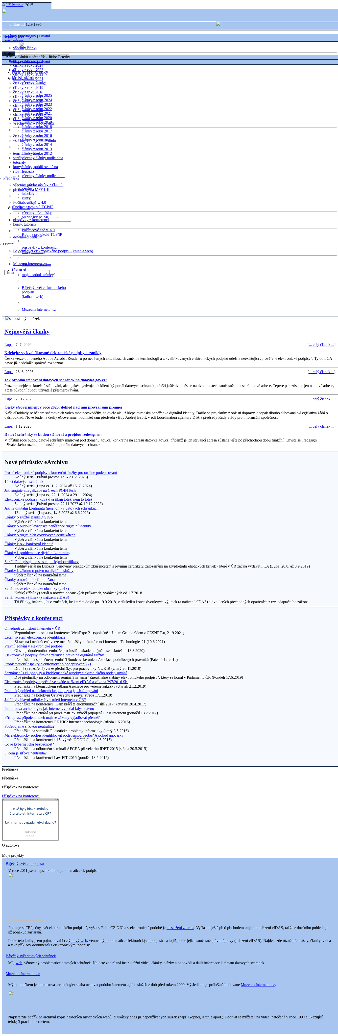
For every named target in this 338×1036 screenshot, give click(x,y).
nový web (79, 940)
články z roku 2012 (37, 153)
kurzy (26, 198)
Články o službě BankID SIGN (29, 517)
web (19, 963)
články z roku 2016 (37, 135)
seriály (27, 189)
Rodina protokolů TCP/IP (33, 207)
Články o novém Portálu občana (29, 579)
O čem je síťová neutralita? (25, 753)
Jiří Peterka (14, 5)
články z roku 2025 (37, 95)
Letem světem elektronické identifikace (34, 637)
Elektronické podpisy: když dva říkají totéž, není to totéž (48, 499)
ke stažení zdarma (180, 928)
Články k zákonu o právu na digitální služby (38, 571)
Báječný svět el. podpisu (25, 863)
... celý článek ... (321, 344)
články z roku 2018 (28, 92)
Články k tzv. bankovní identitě (28, 544)
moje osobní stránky (37, 275)
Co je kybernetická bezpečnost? (29, 744)
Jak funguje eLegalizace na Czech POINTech (40, 490)
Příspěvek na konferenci (21, 796)
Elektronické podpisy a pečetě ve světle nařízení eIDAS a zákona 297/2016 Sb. (66, 682)
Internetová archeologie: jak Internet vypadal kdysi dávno (49, 708)
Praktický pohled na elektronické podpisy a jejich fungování (51, 691)
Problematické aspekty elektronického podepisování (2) (47, 664)
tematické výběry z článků (42, 184)
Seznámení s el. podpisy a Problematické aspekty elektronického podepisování (65, 673)
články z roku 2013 (37, 149)
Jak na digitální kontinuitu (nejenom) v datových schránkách (51, 508)
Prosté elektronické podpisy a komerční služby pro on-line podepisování (60, 472)
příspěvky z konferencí (31, 220)
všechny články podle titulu (43, 176)
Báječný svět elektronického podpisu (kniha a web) (53, 251)
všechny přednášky (37, 212)
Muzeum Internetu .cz (39, 309)
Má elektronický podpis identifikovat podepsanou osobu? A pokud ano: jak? (63, 735)
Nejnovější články (30, 72)
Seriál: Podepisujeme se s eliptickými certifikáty (41, 562)
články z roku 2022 (37, 109)
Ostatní (9, 244)
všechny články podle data (42, 158)
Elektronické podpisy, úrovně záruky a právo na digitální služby (54, 655)
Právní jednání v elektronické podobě (33, 646)
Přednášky (12, 178)
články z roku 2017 (37, 131)
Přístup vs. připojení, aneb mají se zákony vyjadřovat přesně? (52, 717)
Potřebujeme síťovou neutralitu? (29, 726)
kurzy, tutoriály (25, 224)
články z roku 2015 (37, 140)
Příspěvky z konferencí (33, 618)
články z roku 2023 (37, 104)
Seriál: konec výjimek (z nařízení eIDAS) (36, 597)
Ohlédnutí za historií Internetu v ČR (32, 628)
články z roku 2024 (28, 65)
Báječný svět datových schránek (31, 956)
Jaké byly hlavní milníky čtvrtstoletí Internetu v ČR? (45, 700)
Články (11, 36)
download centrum (27, 237)
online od (17, 24)
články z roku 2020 (37, 118)
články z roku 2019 (28, 87)
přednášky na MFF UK (40, 217)
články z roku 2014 (37, 144)
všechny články (34, 82)
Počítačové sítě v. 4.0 (38, 230)
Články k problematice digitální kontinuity (37, 553)
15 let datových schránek (23, 481)
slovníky (19, 171)
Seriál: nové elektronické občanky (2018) (36, 588)
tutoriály (19, 162)
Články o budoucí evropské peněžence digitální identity (47, 526)
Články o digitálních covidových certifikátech (39, 535)
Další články (13, 41)
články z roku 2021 (37, 113)
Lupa (8, 344)
